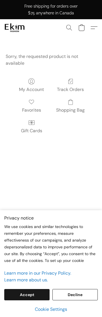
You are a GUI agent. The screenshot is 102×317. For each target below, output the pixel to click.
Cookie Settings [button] (51, 309)
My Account (31, 89)
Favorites (31, 110)
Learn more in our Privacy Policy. (37, 273)
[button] (15, 27)
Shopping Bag (70, 110)
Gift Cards (31, 131)
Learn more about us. (26, 280)
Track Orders (70, 89)
